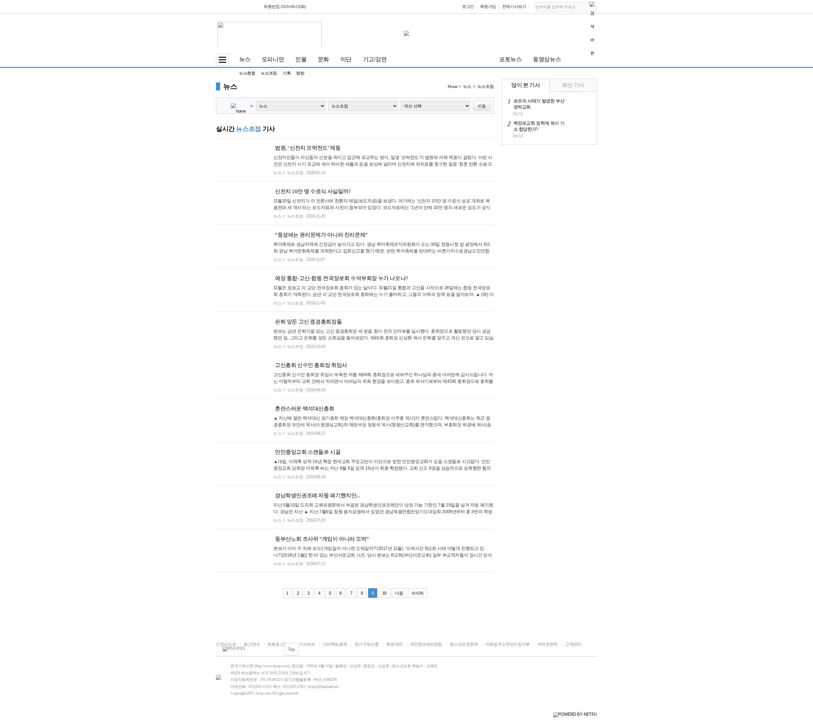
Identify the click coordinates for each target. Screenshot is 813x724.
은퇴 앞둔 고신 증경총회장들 (308, 322)
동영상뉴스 (547, 59)
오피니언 (273, 59)
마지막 (418, 593)
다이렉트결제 (335, 644)
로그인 (468, 6)
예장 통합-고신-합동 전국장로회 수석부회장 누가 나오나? (341, 278)
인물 (300, 59)
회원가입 (488, 6)
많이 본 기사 (525, 85)
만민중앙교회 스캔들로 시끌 (308, 452)
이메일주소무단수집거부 (507, 644)
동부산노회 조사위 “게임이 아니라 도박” (322, 539)
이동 (482, 106)
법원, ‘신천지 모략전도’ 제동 (307, 148)
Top (291, 649)
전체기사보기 (514, 6)
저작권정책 (547, 644)
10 (384, 593)
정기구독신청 (367, 644)
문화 (323, 59)
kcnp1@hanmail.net (323, 686)
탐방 (300, 73)
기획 (287, 73)
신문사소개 (226, 644)
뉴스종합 (247, 73)
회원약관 (394, 644)
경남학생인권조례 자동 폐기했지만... (317, 495)
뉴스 (244, 59)
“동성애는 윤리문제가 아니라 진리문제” (321, 235)
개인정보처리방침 (426, 644)
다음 (399, 593)
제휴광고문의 (279, 644)
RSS (241, 648)
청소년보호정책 (464, 644)
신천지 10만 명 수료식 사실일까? (313, 191)
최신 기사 (573, 85)
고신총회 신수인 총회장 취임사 (311, 365)
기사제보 (307, 644)
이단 (346, 59)
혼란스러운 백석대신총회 (304, 409)
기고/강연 (375, 59)
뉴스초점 (269, 73)
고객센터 (573, 644)
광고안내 (251, 644)
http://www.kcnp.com (272, 666)
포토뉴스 (510, 59)
